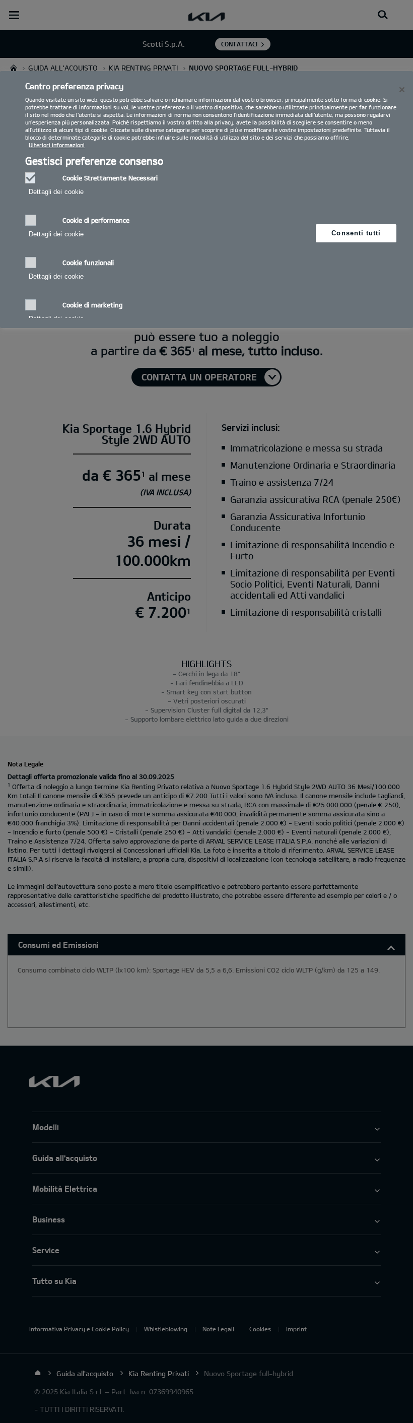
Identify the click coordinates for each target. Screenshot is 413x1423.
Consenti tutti (356, 233)
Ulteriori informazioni (57, 145)
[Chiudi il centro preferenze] (402, 90)
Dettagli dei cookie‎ (56, 192)
